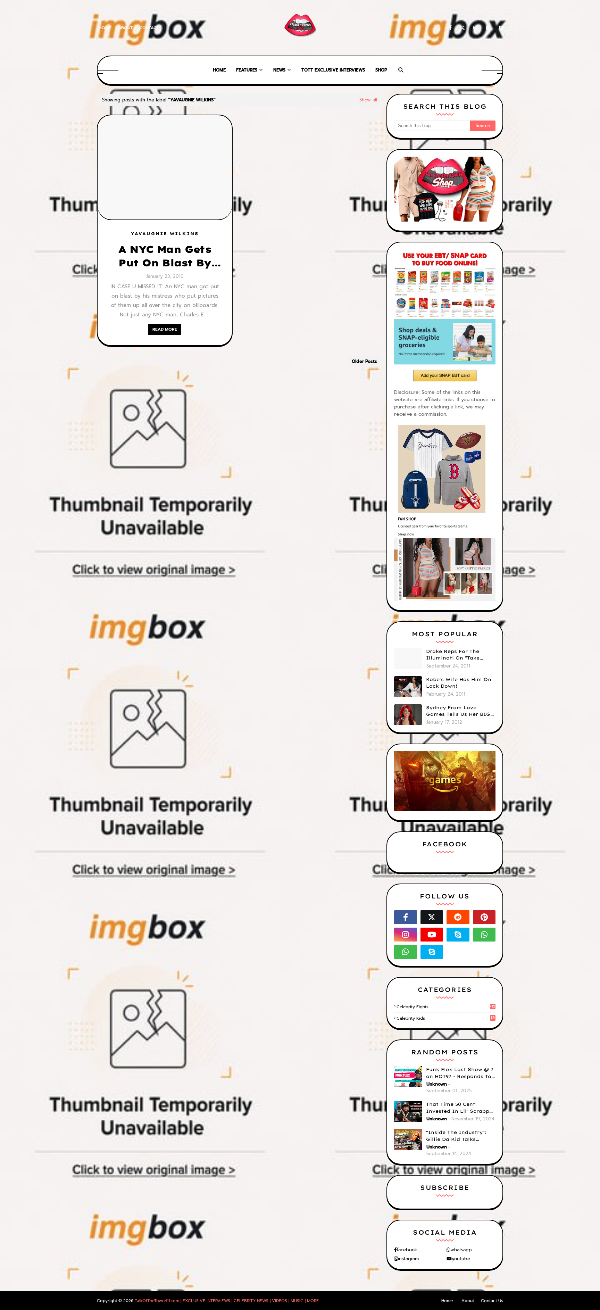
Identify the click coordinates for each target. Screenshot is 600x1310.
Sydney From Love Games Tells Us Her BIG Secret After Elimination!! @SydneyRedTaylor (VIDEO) (458, 711)
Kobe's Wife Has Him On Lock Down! (458, 683)
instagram (408, 1258)
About (125, 28)
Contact (149, 28)
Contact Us (492, 1300)
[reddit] (458, 917)
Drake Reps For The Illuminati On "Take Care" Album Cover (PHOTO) (453, 655)
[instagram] (475, 28)
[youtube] (431, 935)
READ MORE (164, 329)
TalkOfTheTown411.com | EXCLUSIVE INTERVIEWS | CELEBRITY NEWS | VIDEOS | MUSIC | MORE (227, 1300)
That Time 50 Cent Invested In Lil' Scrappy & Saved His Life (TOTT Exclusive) (459, 1107)
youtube (461, 1258)
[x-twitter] (462, 28)
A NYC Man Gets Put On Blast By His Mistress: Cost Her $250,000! (165, 256)
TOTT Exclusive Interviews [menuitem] (333, 70)
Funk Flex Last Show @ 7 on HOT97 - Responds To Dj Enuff (459, 1073)
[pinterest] (488, 28)
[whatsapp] (484, 935)
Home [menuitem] (219, 70)
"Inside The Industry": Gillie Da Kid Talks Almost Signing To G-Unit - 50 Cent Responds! (460, 1136)
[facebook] (450, 28)
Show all (368, 100)
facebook (407, 1249)
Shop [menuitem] (381, 70)
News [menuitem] (279, 70)
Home (105, 28)
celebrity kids (446, 1018)
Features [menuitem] (246, 70)
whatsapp (461, 1249)
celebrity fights (446, 1007)
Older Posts (364, 361)
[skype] (500, 28)
